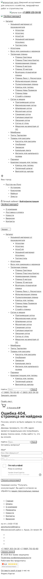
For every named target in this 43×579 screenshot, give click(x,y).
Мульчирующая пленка (26, 81)
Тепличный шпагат (24, 168)
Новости (10, 215)
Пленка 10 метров (23, 69)
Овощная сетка (22, 120)
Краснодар (16, 190)
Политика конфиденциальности (16, 557)
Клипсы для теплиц (24, 87)
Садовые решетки (24, 117)
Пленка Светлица (23, 57)
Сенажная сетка (23, 114)
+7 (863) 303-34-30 (29, 392)
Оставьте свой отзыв (11, 570)
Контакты (10, 221)
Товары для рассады (20, 138)
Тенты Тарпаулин (19, 135)
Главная (9, 501)
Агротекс (19, 33)
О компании (11, 209)
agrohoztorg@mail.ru (10, 527)
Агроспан (19, 30)
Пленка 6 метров (23, 66)
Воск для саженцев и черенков (25, 51)
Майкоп (14, 193)
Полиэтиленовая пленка (26, 84)
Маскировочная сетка (25, 105)
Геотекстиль (21, 45)
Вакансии (10, 218)
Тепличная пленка (19, 54)
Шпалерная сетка (23, 108)
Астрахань (16, 187)
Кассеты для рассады (25, 141)
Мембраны (16, 132)
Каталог (9, 21)
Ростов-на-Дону (13, 184)
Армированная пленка (25, 63)
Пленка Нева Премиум (26, 90)
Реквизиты (11, 510)
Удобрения (20, 144)
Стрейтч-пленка (23, 96)
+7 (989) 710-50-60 (32, 12)
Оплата (9, 504)
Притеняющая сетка (25, 102)
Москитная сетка (23, 111)
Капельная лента (23, 150)
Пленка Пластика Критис (27, 60)
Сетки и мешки (18, 99)
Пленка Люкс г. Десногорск (28, 78)
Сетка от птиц (22, 123)
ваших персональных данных (25, 491)
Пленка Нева (21, 93)
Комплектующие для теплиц (24, 162)
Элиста (14, 196)
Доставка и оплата (15, 212)
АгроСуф (19, 36)
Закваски (19, 147)
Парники (15, 159)
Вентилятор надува (24, 171)
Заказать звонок (9, 395)
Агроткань (15, 48)
